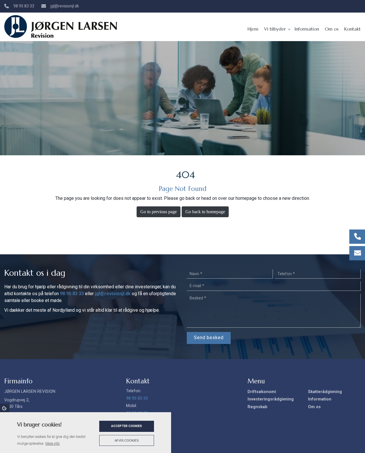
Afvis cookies (127, 440)
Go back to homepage (205, 211)
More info (52, 443)
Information (319, 399)
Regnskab (257, 407)
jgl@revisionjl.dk (64, 6)
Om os (314, 407)
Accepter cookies (126, 426)
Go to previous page (158, 211)
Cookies (4, 408)
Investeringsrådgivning (271, 399)
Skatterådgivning (325, 392)
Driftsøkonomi (262, 392)
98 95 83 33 (23, 6)
